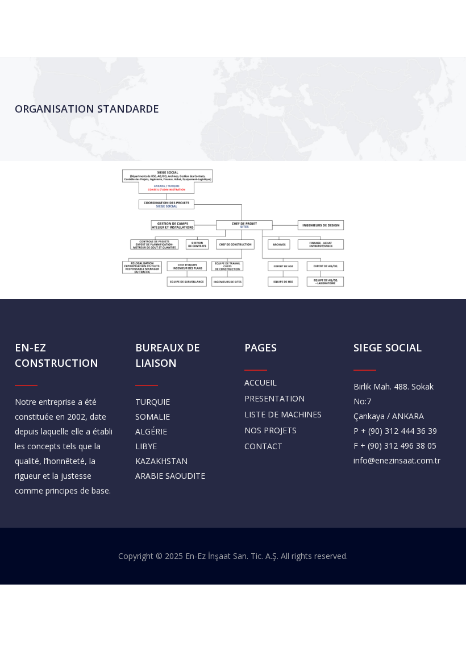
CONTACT (263, 446)
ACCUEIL (260, 382)
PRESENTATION (274, 398)
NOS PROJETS (270, 430)
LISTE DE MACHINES (283, 414)
